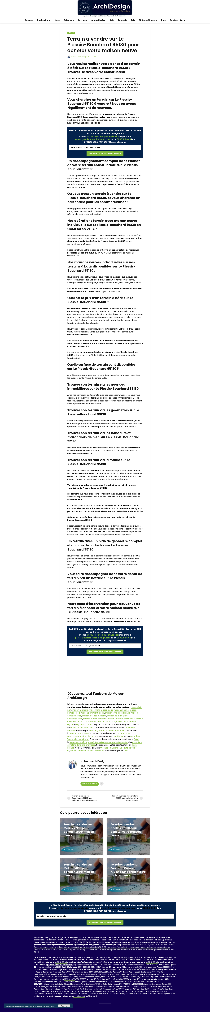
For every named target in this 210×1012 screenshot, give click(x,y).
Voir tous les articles (89, 784)
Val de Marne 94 (78, 750)
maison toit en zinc (106, 721)
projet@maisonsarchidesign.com (92, 139)
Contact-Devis (177, 20)
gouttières (118, 736)
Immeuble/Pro (98, 20)
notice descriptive (78, 742)
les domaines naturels (46, 947)
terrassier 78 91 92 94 (140, 944)
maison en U (78, 721)
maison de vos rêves (79, 733)
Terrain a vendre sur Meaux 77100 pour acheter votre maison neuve (79, 830)
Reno (57, 20)
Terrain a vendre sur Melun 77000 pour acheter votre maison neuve (79, 870)
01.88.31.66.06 (124, 139)
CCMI (136, 739)
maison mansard (80, 710)
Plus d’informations (49, 1006)
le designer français (65, 947)
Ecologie (122, 20)
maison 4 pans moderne (95, 718)
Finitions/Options (148, 20)
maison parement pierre (92, 712)
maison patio (107, 710)
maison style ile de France (117, 712)
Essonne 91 (117, 747)
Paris (126, 750)
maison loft (94, 710)
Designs (29, 20)
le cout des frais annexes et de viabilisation (108, 742)
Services (82, 20)
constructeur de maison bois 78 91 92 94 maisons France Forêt (101, 947)
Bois (112, 20)
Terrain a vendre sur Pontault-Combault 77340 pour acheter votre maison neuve (128, 870)
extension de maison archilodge (142, 947)
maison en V (91, 721)
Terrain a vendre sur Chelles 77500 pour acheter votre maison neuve (125, 830)
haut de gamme (96, 730)
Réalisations (43, 20)
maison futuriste (115, 718)
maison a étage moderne (94, 715)
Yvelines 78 (105, 747)
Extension (69, 20)
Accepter (64, 1006)
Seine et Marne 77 (95, 750)
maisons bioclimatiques (82, 727)
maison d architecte (114, 730)
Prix (133, 20)
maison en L (129, 718)
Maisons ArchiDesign (79, 57)
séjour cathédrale (84, 724)
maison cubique (121, 710)
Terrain (71, 33)
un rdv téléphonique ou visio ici (103, 136)
